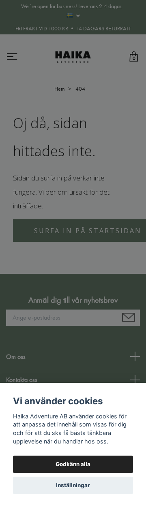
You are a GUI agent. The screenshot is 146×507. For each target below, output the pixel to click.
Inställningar (73, 485)
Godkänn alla (73, 464)
